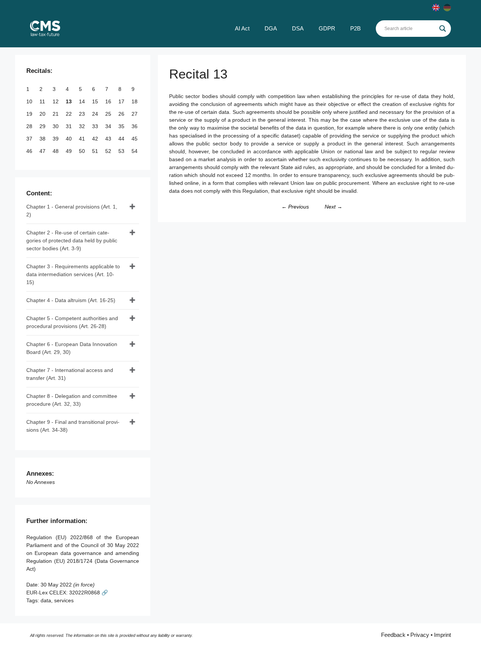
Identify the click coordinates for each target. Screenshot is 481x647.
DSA (298, 28)
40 (69, 139)
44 (122, 139)
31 (69, 126)
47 (43, 151)
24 (96, 114)
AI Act (242, 28)
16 (109, 101)
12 (56, 101)
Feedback (393, 635)
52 (109, 151)
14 (82, 101)
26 (122, 114)
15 (96, 101)
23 (82, 114)
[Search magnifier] (442, 28)
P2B (355, 28)
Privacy (419, 635)
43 (109, 139)
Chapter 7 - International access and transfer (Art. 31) (69, 374)
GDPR (327, 28)
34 (109, 126)
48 (56, 151)
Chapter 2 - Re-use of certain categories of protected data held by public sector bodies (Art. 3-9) (71, 240)
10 (30, 101)
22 (69, 114)
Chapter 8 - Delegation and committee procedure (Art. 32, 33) (71, 400)
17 (122, 101)
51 (96, 151)
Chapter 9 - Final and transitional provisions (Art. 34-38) (72, 426)
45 (135, 139)
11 (43, 101)
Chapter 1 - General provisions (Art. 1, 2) (71, 211)
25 (109, 114)
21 (56, 114)
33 (96, 126)
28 (30, 126)
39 (56, 139)
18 (135, 101)
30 (56, 126)
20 (43, 114)
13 (69, 101)
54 (135, 151)
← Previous (295, 207)
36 (135, 126)
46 (30, 151)
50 (82, 151)
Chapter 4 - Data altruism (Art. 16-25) (70, 300)
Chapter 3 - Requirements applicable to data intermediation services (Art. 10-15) (73, 274)
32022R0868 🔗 (88, 593)
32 (82, 126)
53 (122, 151)
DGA (271, 28)
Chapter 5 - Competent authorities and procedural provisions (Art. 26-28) (72, 322)
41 (82, 139)
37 (30, 139)
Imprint (442, 635)
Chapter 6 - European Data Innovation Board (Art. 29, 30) (71, 348)
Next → (333, 207)
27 (135, 114)
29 (43, 126)
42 (96, 139)
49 (69, 151)
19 (30, 114)
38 (43, 139)
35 (122, 126)
